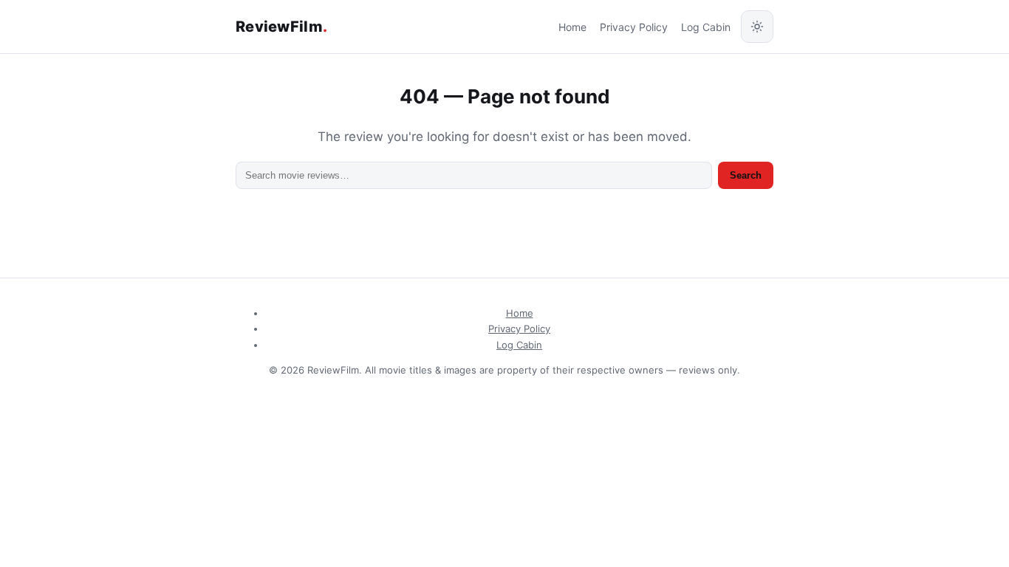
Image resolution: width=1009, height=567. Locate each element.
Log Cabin (706, 27)
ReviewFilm (281, 26)
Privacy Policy (634, 27)
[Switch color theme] (757, 26)
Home (572, 27)
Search (746, 175)
